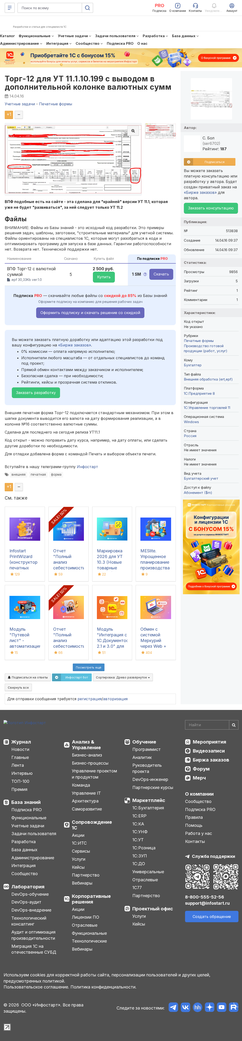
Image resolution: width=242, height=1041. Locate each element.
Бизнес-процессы (90, 763)
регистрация (90, 698)
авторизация (115, 698)
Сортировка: (122, 677)
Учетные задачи (27, 825)
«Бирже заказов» (74, 345)
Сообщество (24, 873)
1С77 (137, 887)
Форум (201, 769)
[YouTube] (221, 1008)
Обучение (144, 742)
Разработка (23, 841)
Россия (190, 436)
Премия (19, 789)
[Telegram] (173, 1008)
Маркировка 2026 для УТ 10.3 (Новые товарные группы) (110, 562)
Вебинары (82, 883)
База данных (24, 849)
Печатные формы (199, 340)
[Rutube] (233, 1008)
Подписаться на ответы (29, 677)
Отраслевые (84, 925)
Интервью (22, 773)
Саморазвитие (87, 808)
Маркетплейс (148, 800)
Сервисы (81, 851)
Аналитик (142, 757)
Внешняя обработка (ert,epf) (208, 379)
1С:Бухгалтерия (148, 807)
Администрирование (32, 857)
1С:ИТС (79, 843)
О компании (199, 794)
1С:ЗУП (139, 855)
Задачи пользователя (33, 833)
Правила (194, 817)
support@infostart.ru (207, 903)
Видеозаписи (209, 751)
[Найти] (233, 725)
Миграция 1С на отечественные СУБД (33, 949)
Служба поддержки (213, 856)
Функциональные (28, 817)
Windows (191, 422)
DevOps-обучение (30, 894)
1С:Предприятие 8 (199, 393)
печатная (38, 474)
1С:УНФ (139, 831)
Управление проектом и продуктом (94, 774)
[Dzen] (209, 1008)
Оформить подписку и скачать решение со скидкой (90, 312)
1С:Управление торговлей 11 (207, 407)
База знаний (26, 802)
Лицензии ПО (85, 917)
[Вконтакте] (185, 1008)
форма (56, 474)
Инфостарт (87, 466)
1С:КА (138, 823)
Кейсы (78, 867)
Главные (20, 757)
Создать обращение (212, 916)
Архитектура (85, 800)
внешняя (19, 474)
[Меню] (10, 8)
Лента (17, 765)
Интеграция (23, 865)
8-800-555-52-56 (204, 897)
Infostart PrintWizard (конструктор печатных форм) (23, 562)
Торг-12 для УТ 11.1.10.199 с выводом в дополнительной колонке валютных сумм (88, 83)
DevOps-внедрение (31, 910)
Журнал (21, 742)
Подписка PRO (26, 809)
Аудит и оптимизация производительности (33, 935)
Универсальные (148, 871)
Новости (20, 749)
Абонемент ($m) (198, 492)
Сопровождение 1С (92, 825)
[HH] (197, 1008)
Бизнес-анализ (87, 755)
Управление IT (86, 793)
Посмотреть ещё (88, 667)
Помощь (194, 825)
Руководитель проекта (147, 768)
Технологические (89, 941)
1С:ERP (139, 815)
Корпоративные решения (91, 899)
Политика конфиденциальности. (103, 986)
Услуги (78, 859)
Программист (146, 749)
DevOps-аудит (26, 901)
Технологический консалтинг (28, 921)
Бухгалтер (193, 365)
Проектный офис (152, 909)
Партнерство (85, 875)
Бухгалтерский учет (201, 478)
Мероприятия (209, 742)
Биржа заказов (211, 760)
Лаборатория (27, 887)
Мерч (199, 778)
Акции (78, 835)
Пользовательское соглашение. (36, 986)
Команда (81, 785)
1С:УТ (138, 839)
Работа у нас (198, 833)
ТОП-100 (20, 781)
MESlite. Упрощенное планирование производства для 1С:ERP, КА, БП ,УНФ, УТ (155, 567)
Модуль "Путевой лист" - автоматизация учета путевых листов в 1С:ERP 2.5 (25, 646)
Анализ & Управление (86, 744)
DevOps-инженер (150, 779)
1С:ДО (138, 863)
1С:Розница (144, 847)
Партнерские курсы (152, 787)
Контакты (195, 841)
